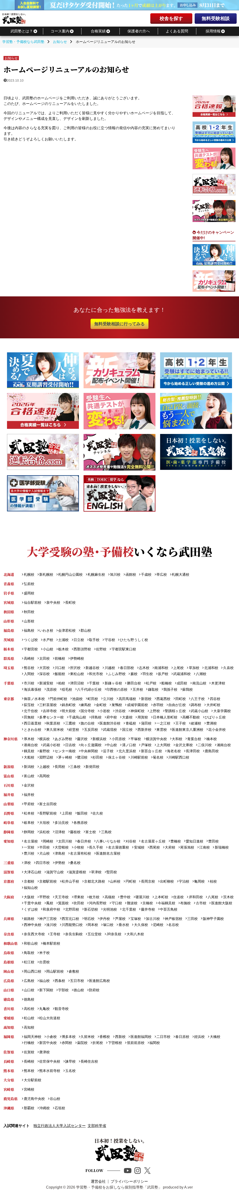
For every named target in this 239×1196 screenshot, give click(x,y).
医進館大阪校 (221, 903)
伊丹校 (104, 918)
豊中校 (125, 897)
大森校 (127, 717)
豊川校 (29, 853)
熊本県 (9, 1070)
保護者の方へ (138, 31)
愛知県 (9, 841)
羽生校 (147, 674)
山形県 (9, 621)
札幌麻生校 (96, 574)
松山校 (29, 1018)
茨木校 (228, 897)
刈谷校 (131, 841)
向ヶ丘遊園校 (91, 745)
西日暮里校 (32, 723)
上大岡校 (163, 745)
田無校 (29, 717)
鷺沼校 (82, 757)
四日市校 (43, 862)
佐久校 (97, 813)
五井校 (138, 689)
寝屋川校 (142, 897)
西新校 (120, 1036)
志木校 (144, 667)
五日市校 (77, 980)
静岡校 (29, 832)
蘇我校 (187, 689)
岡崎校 (48, 841)
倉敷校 (74, 971)
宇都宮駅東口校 (124, 649)
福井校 (29, 794)
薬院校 (82, 1042)
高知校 (29, 1027)
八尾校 (213, 897)
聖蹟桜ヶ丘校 (175, 711)
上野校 (154, 711)
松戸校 (151, 683)
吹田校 (79, 903)
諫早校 (70, 1061)
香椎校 (104, 1036)
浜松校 (44, 832)
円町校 (131, 881)
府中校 (111, 717)
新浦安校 (46, 683)
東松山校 (77, 674)
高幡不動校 (191, 717)
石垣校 (60, 1108)
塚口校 (108, 924)
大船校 (29, 757)
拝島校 (96, 717)
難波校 (132, 903)
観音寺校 (62, 1008)
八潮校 (201, 674)
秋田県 (9, 611)
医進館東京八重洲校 (187, 729)
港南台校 (31, 745)
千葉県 (9, 683)
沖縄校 (44, 1108)
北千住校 (31, 711)
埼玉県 (9, 667)
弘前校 (29, 584)
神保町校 (137, 711)
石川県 (9, 785)
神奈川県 (11, 738)
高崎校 (29, 658)
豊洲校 (211, 723)
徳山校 (79, 990)
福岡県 (9, 1036)
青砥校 (131, 723)
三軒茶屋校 (48, 705)
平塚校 (135, 739)
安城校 (139, 847)
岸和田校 (196, 897)
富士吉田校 (48, 804)
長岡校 (60, 766)
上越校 (44, 766)
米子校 (44, 952)
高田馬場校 (127, 698)
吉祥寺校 (50, 711)
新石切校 (91, 909)
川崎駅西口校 (178, 757)
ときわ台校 (32, 729)
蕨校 (133, 674)
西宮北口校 (70, 918)
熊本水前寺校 (49, 1070)
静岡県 (9, 831)
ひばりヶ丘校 (215, 717)
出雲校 (44, 962)
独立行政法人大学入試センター (59, 1126)
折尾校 (97, 1042)
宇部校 (63, 990)
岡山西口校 (32, 971)
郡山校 (86, 630)
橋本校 (211, 739)
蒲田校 (146, 723)
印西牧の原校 (116, 689)
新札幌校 (46, 574)
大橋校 (215, 1036)
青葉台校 (194, 739)
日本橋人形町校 (165, 717)
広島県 (9, 980)
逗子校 (108, 751)
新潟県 (9, 766)
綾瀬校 (196, 723)
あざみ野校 (63, 739)
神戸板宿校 (173, 918)
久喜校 (228, 667)
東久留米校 (55, 729)
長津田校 (193, 751)
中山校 (111, 745)
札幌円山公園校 (70, 574)
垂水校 (124, 924)
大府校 (170, 847)
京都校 (29, 881)
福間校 (154, 1042)
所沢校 (75, 667)
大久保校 (141, 924)
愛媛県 (9, 1018)
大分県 (9, 1080)
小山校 (48, 649)
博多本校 (69, 1036)
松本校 (29, 813)
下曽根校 (115, 1042)
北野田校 (72, 909)
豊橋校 (175, 841)
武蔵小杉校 (51, 745)
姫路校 (29, 918)
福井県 (9, 794)
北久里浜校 (127, 751)
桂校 (213, 881)
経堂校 (74, 729)
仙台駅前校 (32, 602)
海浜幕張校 (32, 689)
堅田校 (111, 872)
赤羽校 (158, 705)
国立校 (127, 729)
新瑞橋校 (221, 847)
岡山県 (9, 971)
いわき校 (46, 630)
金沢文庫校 (184, 745)
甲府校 (29, 804)
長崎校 (29, 1061)
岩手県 (9, 593)
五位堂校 (95, 934)
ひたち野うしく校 (134, 639)
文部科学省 (97, 1126)
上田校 (67, 813)
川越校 (110, 667)
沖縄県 (9, 1108)
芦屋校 (120, 918)
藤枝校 (75, 832)
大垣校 (44, 822)
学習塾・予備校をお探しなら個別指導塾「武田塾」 (119, 1187)
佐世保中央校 (49, 1061)
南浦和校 (161, 667)
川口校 (60, 667)
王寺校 (55, 934)
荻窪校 (29, 705)
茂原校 (51, 689)
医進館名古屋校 (108, 853)
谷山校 (55, 1098)
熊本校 (29, 1070)
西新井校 (144, 729)
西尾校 (154, 847)
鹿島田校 (212, 751)
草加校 (194, 667)
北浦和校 (211, 667)
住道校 (178, 897)
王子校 (180, 723)
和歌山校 (31, 943)
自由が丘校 (177, 705)
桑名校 (75, 862)
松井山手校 (70, 881)
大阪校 (29, 897)
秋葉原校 (53, 723)
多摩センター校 (51, 717)
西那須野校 (82, 649)
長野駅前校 (48, 813)
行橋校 (29, 1042)
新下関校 (46, 990)
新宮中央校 (48, 1042)
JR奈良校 (113, 934)
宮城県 (9, 602)
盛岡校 (29, 593)
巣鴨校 (117, 705)
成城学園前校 (137, 705)
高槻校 (110, 897)
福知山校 (31, 887)
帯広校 (161, 574)
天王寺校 (62, 897)
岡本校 (93, 924)
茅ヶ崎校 (65, 757)
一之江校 (163, 723)
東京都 (9, 698)
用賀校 (142, 717)
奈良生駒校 (74, 934)
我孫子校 (170, 689)
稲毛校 (67, 689)
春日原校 (182, 1036)
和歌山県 (11, 943)
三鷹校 (70, 723)
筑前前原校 (135, 1042)
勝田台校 (134, 683)
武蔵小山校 (199, 711)
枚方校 (94, 897)
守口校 (117, 903)
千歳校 (146, 574)
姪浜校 (199, 1036)
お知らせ (11, 58)
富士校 (90, 832)
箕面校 (63, 903)
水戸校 (48, 639)
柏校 (61, 683)
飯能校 (60, 674)
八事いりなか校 (108, 841)
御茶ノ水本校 (34, 698)
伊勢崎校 (77, 658)
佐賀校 (29, 1052)
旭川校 (115, 574)
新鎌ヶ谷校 (113, 683)
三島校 (106, 832)
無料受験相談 (216, 18)
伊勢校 (60, 862)
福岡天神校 (32, 1036)
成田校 (182, 683)
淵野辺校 (46, 757)
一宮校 (29, 847)
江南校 (204, 847)
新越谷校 (92, 667)
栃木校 (63, 649)
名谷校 (173, 924)
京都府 (9, 881)
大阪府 (9, 896)
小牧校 (79, 847)
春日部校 (127, 667)
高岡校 (44, 776)
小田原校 (118, 739)
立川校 (108, 698)
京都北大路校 (94, 881)
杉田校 (97, 757)
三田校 (192, 918)
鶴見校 (29, 751)
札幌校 (29, 574)
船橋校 (166, 683)
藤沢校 (82, 739)
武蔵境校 (110, 729)
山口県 (9, 990)
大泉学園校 (222, 711)
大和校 (177, 739)
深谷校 (44, 674)
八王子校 (198, 698)
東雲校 (161, 729)
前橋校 (60, 658)
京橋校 (147, 903)
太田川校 (65, 841)
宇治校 (184, 881)
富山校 (29, 776)
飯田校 (82, 813)
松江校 (29, 962)
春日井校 (84, 841)
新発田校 (92, 766)
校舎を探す (171, 18)
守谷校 (110, 639)
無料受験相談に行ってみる (119, 323)
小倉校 (51, 1036)
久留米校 (88, 1036)
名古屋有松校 (80, 853)
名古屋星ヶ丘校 (153, 841)
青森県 (9, 583)
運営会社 (98, 1181)
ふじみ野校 (116, 674)
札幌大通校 (180, 574)
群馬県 (9, 658)
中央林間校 (89, 751)
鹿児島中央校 (34, 1098)
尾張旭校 (187, 847)
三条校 (75, 766)
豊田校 (213, 841)
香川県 (9, 1008)
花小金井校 (217, 729)
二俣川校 (205, 745)
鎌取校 (153, 689)
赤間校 (67, 1042)
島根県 (9, 962)
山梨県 (9, 803)
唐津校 (44, 1052)
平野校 (44, 897)
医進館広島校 (99, 980)
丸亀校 (44, 1008)
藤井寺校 (148, 909)
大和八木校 (135, 934)
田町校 (180, 698)
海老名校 (174, 751)
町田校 (93, 698)
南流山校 (199, 683)
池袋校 (77, 698)
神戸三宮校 (48, 918)
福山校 (44, 980)
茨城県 (9, 639)
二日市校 (163, 1036)
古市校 (201, 903)
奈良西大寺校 (34, 934)
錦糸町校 (69, 705)
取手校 (94, 639)
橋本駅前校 (51, 943)
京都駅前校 (48, 881)
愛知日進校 (194, 841)
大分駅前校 (32, 1080)
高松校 (29, 1008)
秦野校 (44, 751)
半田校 (44, 847)
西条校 (60, 980)
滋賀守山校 (55, 872)
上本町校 (161, 897)
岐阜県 (9, 822)
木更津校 (218, 683)
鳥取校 (29, 952)
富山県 (9, 775)
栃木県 (9, 649)
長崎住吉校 (89, 1061)
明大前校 (69, 711)
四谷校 (215, 698)
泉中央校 (53, 602)
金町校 (101, 705)
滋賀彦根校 (77, 872)
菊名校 (158, 757)
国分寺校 (88, 711)
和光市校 (96, 674)
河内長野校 (97, 903)
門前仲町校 (58, 698)
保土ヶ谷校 (116, 757)
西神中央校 (32, 924)
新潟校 (29, 766)
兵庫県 (9, 918)
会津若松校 (67, 630)
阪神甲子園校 (213, 918)
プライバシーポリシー (129, 1181)
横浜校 (44, 739)
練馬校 (86, 705)
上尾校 (178, 667)
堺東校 (79, 897)
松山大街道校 (49, 1018)
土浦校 (63, 639)
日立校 (79, 639)
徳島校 (29, 999)
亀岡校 (199, 881)
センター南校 (65, 751)
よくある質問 (177, 31)
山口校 (29, 990)
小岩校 (104, 711)
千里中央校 (32, 903)
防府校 (94, 990)
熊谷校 (29, 667)
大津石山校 (32, 872)
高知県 (9, 1027)
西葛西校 (163, 698)
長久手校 (96, 847)
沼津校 (60, 832)
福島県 (9, 630)
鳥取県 (9, 952)
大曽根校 (62, 847)
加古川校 (153, 918)
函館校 (131, 574)
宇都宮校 (31, 649)
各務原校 (81, 822)
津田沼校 (77, 683)
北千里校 (129, 909)
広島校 (29, 980)
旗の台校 (88, 723)
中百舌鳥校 (168, 909)
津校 (27, 862)
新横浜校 (99, 739)
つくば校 (31, 639)
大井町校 (213, 705)
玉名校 (70, 1070)
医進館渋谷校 (109, 723)
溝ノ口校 (129, 745)
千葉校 (94, 683)
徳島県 (9, 999)
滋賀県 (9, 872)
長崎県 (9, 1061)
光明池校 (110, 909)
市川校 (29, 683)
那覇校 (29, 1108)
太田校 (44, 658)
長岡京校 (148, 881)
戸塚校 (146, 745)
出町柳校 (167, 881)
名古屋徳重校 (118, 847)
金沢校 (29, 785)
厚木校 (29, 739)
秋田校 (29, 612)
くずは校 (31, 909)
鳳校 (49, 903)
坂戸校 (163, 674)
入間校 (29, 674)
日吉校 (70, 745)
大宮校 (44, 667)
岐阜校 (29, 822)
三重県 (9, 862)
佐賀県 (9, 1052)
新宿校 (146, 698)
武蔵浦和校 (182, 674)
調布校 (196, 705)
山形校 (29, 621)
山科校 (115, 881)
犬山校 (44, 853)
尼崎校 (158, 924)
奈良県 (9, 934)
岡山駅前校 (55, 971)
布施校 (185, 903)
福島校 (29, 630)
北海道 (9, 574)
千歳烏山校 (77, 717)
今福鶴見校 (166, 903)
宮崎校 (29, 1089)
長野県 (9, 813)
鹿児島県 (11, 1098)
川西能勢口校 (72, 924)
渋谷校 (120, 711)
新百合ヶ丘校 (151, 751)
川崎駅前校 (139, 757)
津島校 (60, 853)
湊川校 (51, 924)
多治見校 (62, 822)
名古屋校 (31, 841)
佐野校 (101, 649)
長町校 (70, 602)
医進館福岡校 (140, 1036)
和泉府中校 (51, 909)
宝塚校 (135, 918)
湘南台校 (224, 745)
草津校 (96, 872)
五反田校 (91, 729)
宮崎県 (9, 1089)
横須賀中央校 (156, 739)
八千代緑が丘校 (89, 689)
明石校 (89, 918)
